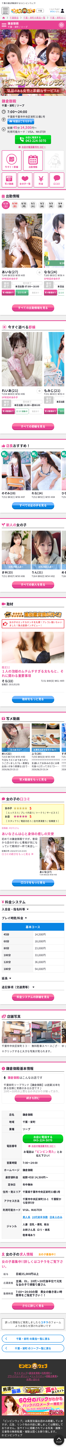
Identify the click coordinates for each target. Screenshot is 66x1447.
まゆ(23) (7, 572)
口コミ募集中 (21, 411)
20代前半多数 (40, 1217)
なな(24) (50, 271)
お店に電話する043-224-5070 (43, 1138)
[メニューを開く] (5, 10)
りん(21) (37, 572)
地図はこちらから (22, 121)
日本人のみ (56, 1217)
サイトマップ (20, 1373)
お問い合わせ (33, 1379)
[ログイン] (62, 11)
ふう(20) (36, 753)
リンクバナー (37, 1376)
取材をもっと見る (33, 699)
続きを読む (33, 1097)
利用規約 (46, 1373)
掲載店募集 (51, 1376)
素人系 (26, 1217)
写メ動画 (9, 183)
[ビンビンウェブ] (3, 17)
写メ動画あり (8, 292)
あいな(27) (10, 271)
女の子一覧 (25, 183)
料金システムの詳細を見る (33, 997)
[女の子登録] (39, 272)
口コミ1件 (22, 292)
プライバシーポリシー (19, 1376)
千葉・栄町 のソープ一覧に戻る (33, 1348)
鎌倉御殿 (13, 23)
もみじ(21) (52, 390)
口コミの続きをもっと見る (16, 854)
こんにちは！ (55, 10)
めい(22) (6, 753)
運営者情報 (34, 1373)
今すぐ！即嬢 (11, 167)
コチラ (44, 1322)
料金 (41, 183)
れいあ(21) (10, 390)
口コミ (57, 183)
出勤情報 (33, 167)
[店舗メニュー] (4, 25)
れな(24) (37, 493)
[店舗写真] (16, 1032)
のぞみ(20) (9, 493)
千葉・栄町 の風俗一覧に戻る (33, 1338)
